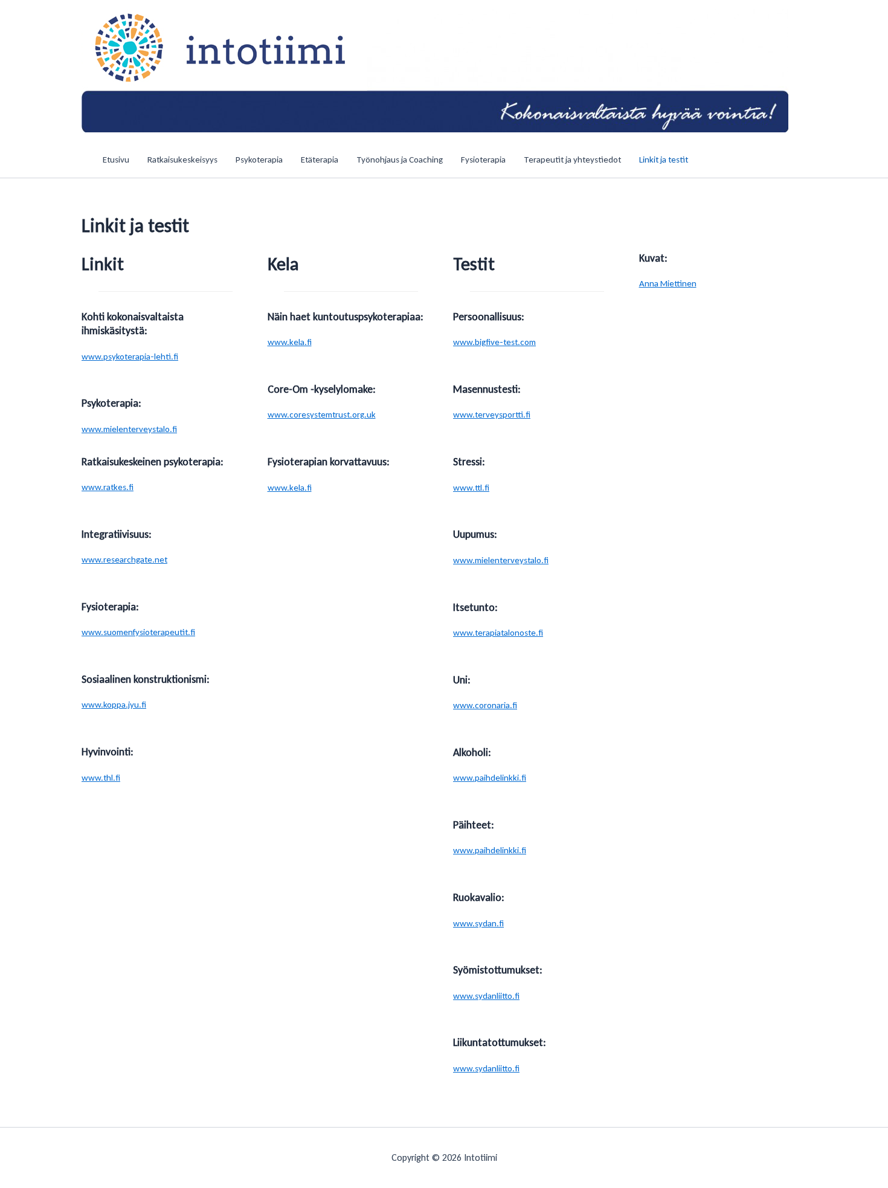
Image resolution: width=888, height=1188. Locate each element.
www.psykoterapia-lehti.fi (130, 356)
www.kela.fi (290, 342)
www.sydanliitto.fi (486, 995)
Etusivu (116, 159)
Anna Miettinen (668, 283)
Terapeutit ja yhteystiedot (572, 159)
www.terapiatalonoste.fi (498, 632)
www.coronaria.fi (485, 705)
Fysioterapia (483, 159)
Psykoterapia (259, 159)
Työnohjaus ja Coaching (399, 159)
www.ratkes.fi (108, 487)
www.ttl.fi (471, 487)
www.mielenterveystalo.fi (129, 429)
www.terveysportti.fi (491, 414)
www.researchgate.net (124, 559)
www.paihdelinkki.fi (489, 777)
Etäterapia (319, 159)
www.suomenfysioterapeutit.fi (138, 632)
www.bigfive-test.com (494, 342)
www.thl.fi (101, 777)
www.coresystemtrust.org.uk (322, 414)
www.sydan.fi (478, 923)
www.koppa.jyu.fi (114, 704)
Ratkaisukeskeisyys (182, 159)
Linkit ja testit (663, 159)
